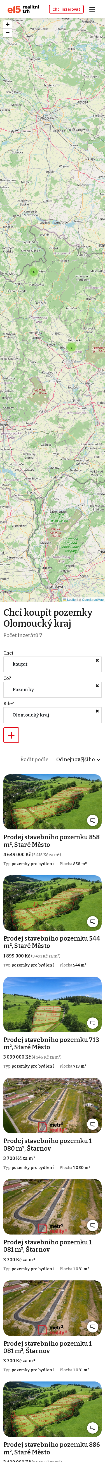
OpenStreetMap (93, 599)
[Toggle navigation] (94, 8)
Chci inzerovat (66, 9)
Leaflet (71, 599)
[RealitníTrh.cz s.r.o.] (21, 8)
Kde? (8, 703)
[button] (33, 271)
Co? (7, 678)
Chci (8, 653)
